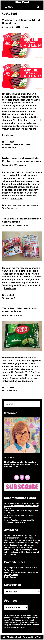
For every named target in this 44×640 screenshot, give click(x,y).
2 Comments (10, 147)
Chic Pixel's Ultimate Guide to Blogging (21, 503)
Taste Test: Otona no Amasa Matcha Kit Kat (20, 310)
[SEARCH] (38, 7)
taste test (9, 142)
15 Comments (11, 208)
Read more (8, 135)
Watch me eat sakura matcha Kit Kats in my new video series (21, 160)
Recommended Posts (20, 498)
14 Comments (11, 390)
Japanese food (11, 145)
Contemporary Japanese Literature (20, 568)
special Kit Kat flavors (24, 96)
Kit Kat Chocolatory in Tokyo (17, 104)
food (28, 205)
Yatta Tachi (9, 570)
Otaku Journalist (11, 577)
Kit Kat (22, 145)
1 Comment (10, 298)
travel (29, 145)
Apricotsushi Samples (15, 205)
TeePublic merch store (14, 538)
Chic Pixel (22, 2)
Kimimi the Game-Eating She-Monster (21, 572)
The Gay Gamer (11, 575)
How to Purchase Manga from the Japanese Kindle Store (19, 521)
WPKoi (38, 637)
